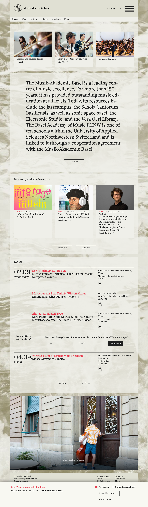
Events (15, 19)
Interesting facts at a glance (74, 460)
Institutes (34, 19)
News (66, 19)
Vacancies (119, 476)
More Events (62, 383)
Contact (111, 8)
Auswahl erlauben (107, 493)
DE (120, 8)
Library (45, 19)
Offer (24, 19)
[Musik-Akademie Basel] (34, 8)
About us (74, 162)
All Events (86, 383)
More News (62, 248)
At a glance (56, 19)
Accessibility (120, 479)
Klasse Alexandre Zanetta (48, 359)
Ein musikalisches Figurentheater (54, 296)
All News (86, 248)
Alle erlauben (105, 500)
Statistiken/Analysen (125, 487)
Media (117, 481)
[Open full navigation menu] (129, 8)
